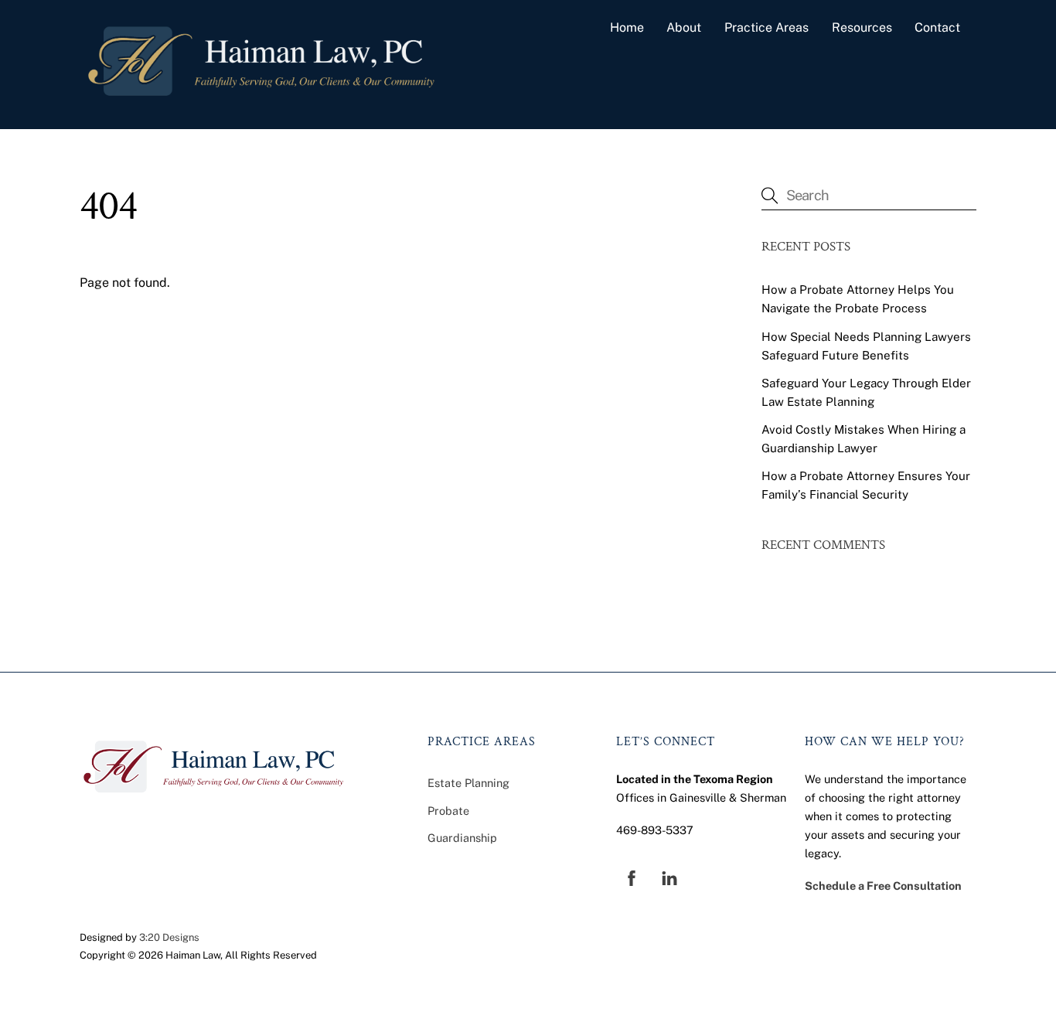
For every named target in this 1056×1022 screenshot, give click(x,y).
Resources (862, 27)
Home (627, 27)
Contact (937, 27)
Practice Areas (766, 27)
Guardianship (462, 837)
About (683, 27)
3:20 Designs (169, 937)
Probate (448, 810)
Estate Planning (468, 782)
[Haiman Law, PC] (261, 101)
